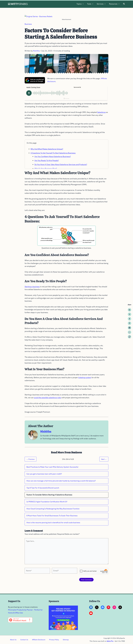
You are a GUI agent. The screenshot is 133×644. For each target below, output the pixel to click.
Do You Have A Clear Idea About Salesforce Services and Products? (60, 164)
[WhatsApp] (129, 332)
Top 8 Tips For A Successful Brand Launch (42, 488)
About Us (13, 640)
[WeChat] (129, 336)
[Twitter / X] (129, 314)
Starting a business (32, 286)
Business (28, 24)
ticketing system (84, 377)
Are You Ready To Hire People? (46, 160)
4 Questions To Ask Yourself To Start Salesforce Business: (53, 153)
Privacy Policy (54, 640)
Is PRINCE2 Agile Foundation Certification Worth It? (46, 502)
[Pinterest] (129, 323)
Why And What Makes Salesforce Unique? (47, 149)
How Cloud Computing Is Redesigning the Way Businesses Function (52, 509)
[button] (83, 4)
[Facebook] (129, 318)
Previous (30, 459)
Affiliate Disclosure (38, 640)
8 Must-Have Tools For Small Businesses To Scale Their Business (52, 515)
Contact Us (24, 640)
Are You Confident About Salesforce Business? (52, 156)
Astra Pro (110, 641)
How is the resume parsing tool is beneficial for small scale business (53, 522)
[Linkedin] (129, 310)
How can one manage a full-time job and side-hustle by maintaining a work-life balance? (61, 481)
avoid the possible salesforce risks (47, 397)
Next (104, 459)
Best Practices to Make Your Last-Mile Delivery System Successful (52, 467)
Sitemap (66, 640)
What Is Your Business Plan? (45, 168)
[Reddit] (129, 327)
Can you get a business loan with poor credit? (44, 474)
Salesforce (101, 112)
